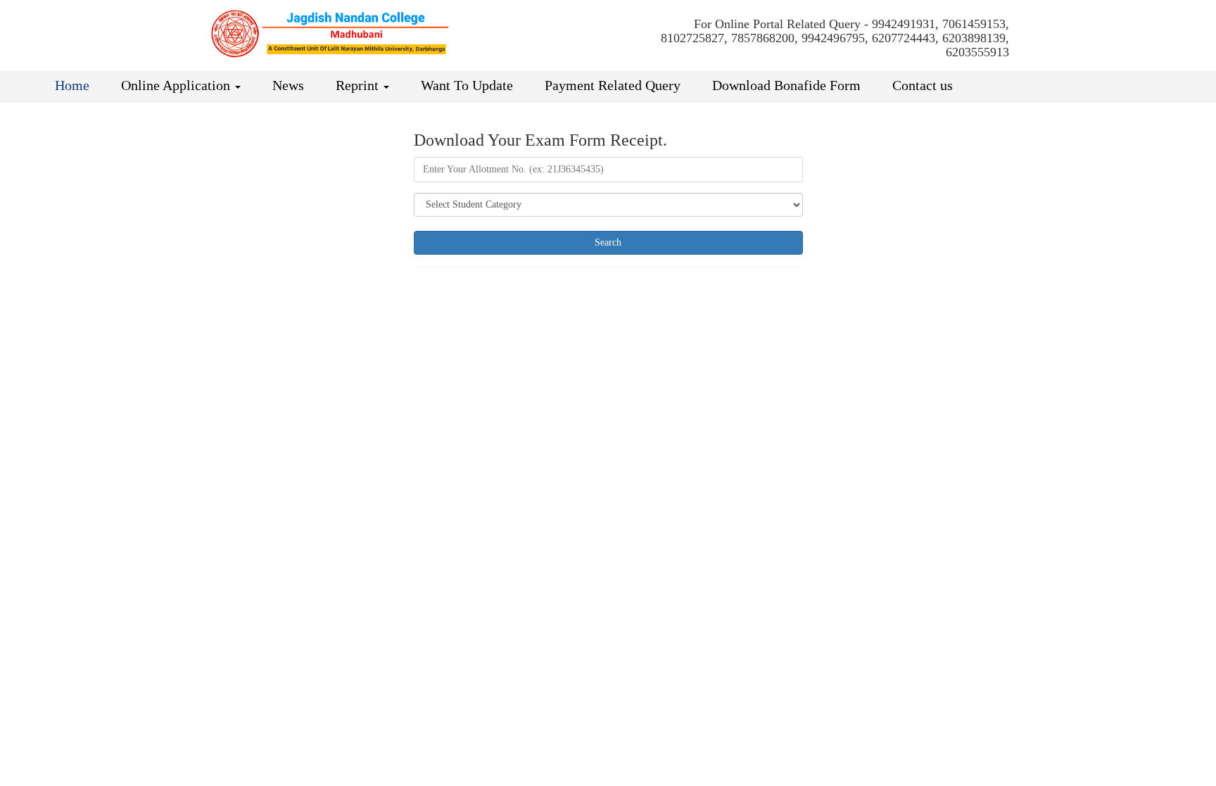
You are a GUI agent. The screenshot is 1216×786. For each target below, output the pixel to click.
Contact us (921, 85)
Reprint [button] (357, 85)
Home (70, 85)
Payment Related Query (610, 85)
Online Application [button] (176, 85)
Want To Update (465, 85)
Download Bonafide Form (785, 85)
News (286, 85)
